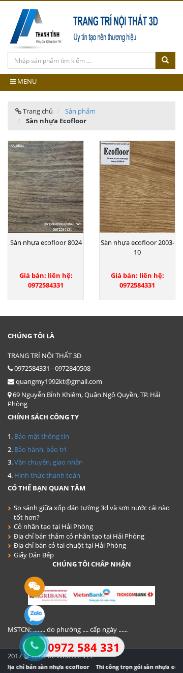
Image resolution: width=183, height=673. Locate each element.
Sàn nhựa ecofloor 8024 (46, 242)
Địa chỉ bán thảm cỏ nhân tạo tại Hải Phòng (79, 536)
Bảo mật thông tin (41, 436)
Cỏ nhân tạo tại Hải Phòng (53, 526)
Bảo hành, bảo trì (40, 449)
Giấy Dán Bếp (34, 554)
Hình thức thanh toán (47, 475)
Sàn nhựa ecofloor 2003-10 (137, 247)
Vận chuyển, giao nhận (48, 462)
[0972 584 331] (34, 646)
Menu (26, 81)
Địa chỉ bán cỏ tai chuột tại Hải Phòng (70, 545)
